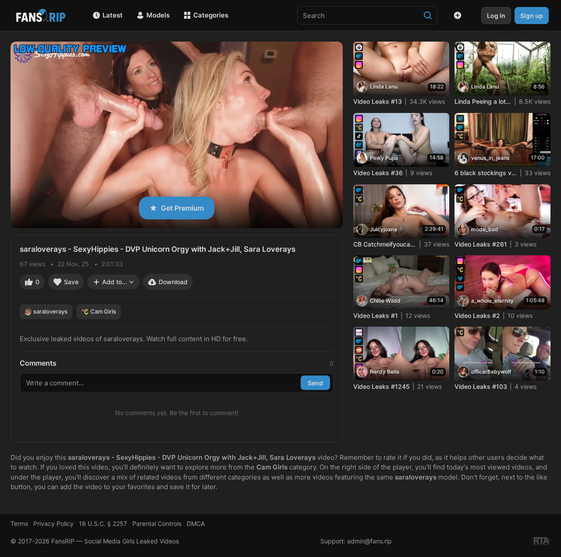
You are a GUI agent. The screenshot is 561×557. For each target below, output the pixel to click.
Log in (496, 15)
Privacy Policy (53, 523)
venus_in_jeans (490, 158)
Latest (113, 15)
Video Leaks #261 (480, 244)
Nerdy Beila (384, 371)
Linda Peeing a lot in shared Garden (482, 101)
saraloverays (50, 311)
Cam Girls (103, 311)
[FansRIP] (40, 15)
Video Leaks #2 (477, 315)
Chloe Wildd (385, 300)
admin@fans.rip (369, 541)
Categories (210, 15)
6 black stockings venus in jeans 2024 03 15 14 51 (485, 172)
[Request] (457, 15)
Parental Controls (156, 523)
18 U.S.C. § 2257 (103, 523)
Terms (19, 523)
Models (158, 15)
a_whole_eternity (492, 300)
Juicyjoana (383, 229)
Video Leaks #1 (375, 315)
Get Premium (182, 208)
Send (315, 382)
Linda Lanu (384, 86)
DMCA (196, 523)
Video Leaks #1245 (381, 386)
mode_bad (484, 229)
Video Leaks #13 (377, 101)
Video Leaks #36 (378, 172)
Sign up (531, 15)
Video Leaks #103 (480, 386)
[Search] (428, 15)
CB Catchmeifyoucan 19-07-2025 (384, 244)
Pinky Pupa (384, 158)
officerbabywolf (491, 371)
